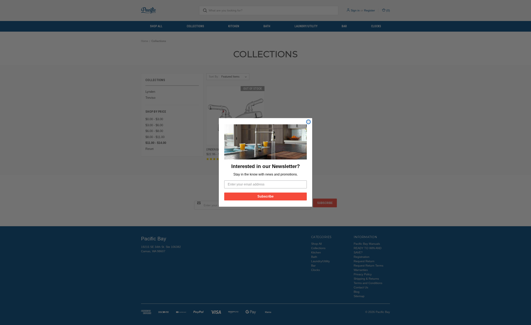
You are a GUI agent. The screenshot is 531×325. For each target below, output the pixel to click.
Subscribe (265, 196)
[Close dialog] (308, 122)
